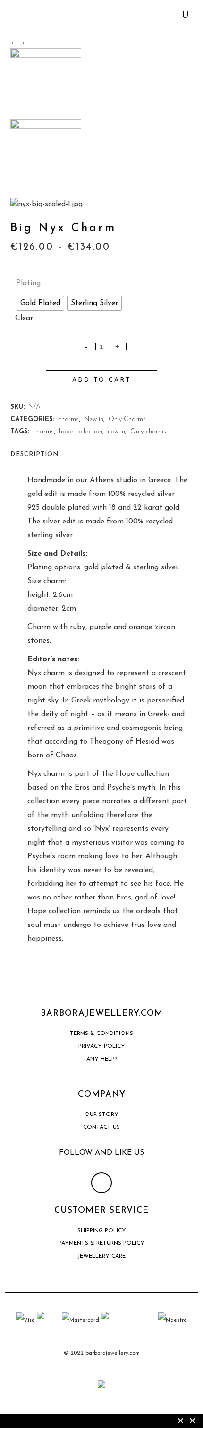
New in (93, 419)
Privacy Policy (101, 1046)
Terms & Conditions (101, 1033)
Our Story (101, 1114)
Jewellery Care (101, 1256)
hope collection (80, 431)
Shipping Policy (101, 1230)
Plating (28, 283)
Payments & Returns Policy (101, 1243)
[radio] (40, 303)
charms (68, 419)
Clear (24, 318)
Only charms (148, 431)
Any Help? (101, 1059)
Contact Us (101, 1127)
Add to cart (101, 380)
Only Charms (127, 419)
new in (116, 431)
